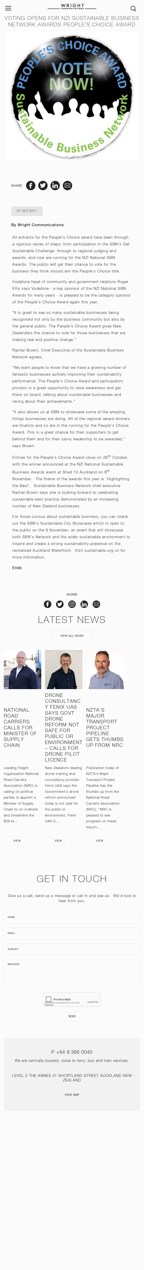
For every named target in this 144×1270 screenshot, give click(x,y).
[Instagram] (66, 1215)
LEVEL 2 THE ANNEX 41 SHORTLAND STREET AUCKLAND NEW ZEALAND (72, 1231)
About (72, 1141)
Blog (72, 1192)
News (72, 1166)
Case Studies (72, 1183)
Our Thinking (72, 1175)
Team (72, 1158)
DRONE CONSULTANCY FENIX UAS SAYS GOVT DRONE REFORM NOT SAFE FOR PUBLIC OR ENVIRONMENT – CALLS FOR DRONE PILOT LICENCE (63, 728)
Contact (72, 1200)
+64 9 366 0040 (74, 1052)
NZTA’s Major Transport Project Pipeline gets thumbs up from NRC (105, 728)
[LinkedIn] (77, 1215)
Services (72, 1149)
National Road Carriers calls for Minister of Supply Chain (20, 728)
